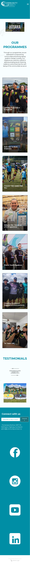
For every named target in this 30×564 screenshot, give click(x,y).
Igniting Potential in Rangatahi (12, 109)
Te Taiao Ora (9, 343)
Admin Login (15, 560)
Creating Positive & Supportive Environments (14, 304)
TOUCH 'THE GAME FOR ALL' (13, 187)
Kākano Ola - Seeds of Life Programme (13, 226)
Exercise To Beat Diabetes (10, 148)
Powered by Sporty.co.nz (14, 558)
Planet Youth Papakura (13, 265)
